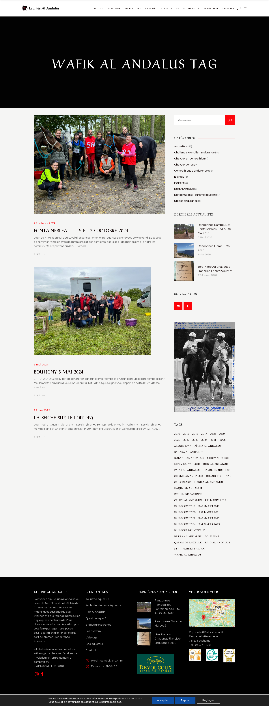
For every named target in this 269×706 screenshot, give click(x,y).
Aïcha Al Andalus (208, 445)
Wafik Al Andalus (187, 554)
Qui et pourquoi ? (96, 618)
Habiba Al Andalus (208, 482)
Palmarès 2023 (209, 518)
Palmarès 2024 (185, 524)
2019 (222, 433)
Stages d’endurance (98, 624)
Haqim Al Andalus (188, 488)
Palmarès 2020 (185, 512)
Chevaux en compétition (189, 158)
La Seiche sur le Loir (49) (63, 416)
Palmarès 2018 (184, 506)
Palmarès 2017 (215, 500)
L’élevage (92, 637)
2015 (186, 433)
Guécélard (182, 482)
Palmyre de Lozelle (189, 530)
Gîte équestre (94, 644)
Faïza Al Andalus (187, 470)
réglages (115, 702)
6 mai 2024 (41, 364)
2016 (195, 433)
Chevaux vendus (184, 164)
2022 (186, 439)
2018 (213, 433)
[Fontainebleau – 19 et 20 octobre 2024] (99, 164)
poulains (212, 536)
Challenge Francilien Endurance (194, 152)
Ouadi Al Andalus (188, 500)
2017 (204, 433)
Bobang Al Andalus (189, 458)
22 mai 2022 (42, 410)
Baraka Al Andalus (188, 452)
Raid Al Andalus (184, 188)
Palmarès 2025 (209, 524)
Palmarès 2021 (209, 512)
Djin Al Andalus (215, 464)
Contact (91, 650)
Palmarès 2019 (209, 506)
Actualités (180, 146)
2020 (177, 439)
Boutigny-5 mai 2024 (58, 371)
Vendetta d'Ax (193, 548)
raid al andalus (217, 542)
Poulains (179, 182)
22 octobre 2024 (44, 223)
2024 (204, 439)
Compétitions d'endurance (191, 170)
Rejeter (185, 700)
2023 (195, 439)
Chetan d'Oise (218, 458)
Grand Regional (218, 476)
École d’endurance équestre (103, 605)
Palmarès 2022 (184, 518)
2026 (223, 439)
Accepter (162, 700)
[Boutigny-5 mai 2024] (92, 311)
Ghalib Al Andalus (188, 476)
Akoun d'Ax (182, 445)
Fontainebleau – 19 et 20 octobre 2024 (81, 229)
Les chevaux (93, 631)
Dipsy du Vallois (187, 464)
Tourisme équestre (97, 599)
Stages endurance (186, 201)
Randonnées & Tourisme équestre (195, 195)
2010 (177, 433)
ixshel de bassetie (188, 494)
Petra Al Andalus (188, 536)
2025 (214, 439)
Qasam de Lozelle (188, 542)
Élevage (179, 176)
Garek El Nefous (217, 470)
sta (177, 548)
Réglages (208, 700)
